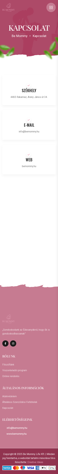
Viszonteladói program (14, 370)
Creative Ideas (35, 462)
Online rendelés (10, 376)
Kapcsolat (7, 407)
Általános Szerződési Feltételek (19, 402)
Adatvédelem (9, 396)
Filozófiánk (8, 364)
